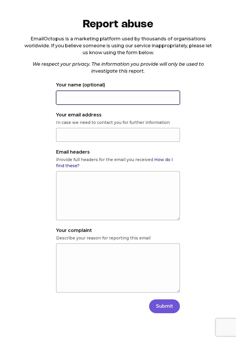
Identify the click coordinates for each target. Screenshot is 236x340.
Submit (164, 306)
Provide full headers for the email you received (114, 162)
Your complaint (74, 230)
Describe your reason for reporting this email (103, 238)
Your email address (79, 115)
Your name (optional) (80, 85)
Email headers (73, 152)
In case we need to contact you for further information (113, 122)
